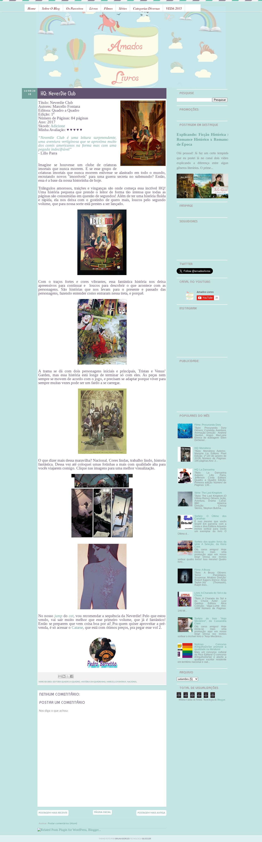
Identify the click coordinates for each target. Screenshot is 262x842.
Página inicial (102, 812)
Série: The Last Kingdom (208, 492)
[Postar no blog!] (64, 676)
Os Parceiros (74, 8)
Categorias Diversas (146, 8)
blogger (146, 839)
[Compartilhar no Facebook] (72, 676)
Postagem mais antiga (151, 812)
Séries (123, 8)
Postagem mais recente (53, 812)
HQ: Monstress (202, 448)
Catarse (77, 627)
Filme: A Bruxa (202, 569)
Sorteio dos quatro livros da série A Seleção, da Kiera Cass (210, 544)
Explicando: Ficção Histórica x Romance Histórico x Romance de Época (203, 139)
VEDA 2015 (174, 8)
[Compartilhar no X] (68, 676)
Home (32, 8)
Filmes (108, 8)
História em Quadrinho (93, 682)
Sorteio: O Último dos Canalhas (210, 517)
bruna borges (122, 839)
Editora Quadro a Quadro (66, 682)
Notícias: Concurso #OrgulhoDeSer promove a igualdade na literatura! (210, 647)
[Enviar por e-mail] (60, 676)
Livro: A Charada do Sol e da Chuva (210, 594)
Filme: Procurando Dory (207, 424)
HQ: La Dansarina (204, 469)
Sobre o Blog (51, 8)
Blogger (221, 699)
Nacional (132, 682)
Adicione (58, 126)
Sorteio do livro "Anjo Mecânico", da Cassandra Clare (210, 621)
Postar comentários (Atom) (62, 823)
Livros (93, 8)
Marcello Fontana (116, 682)
